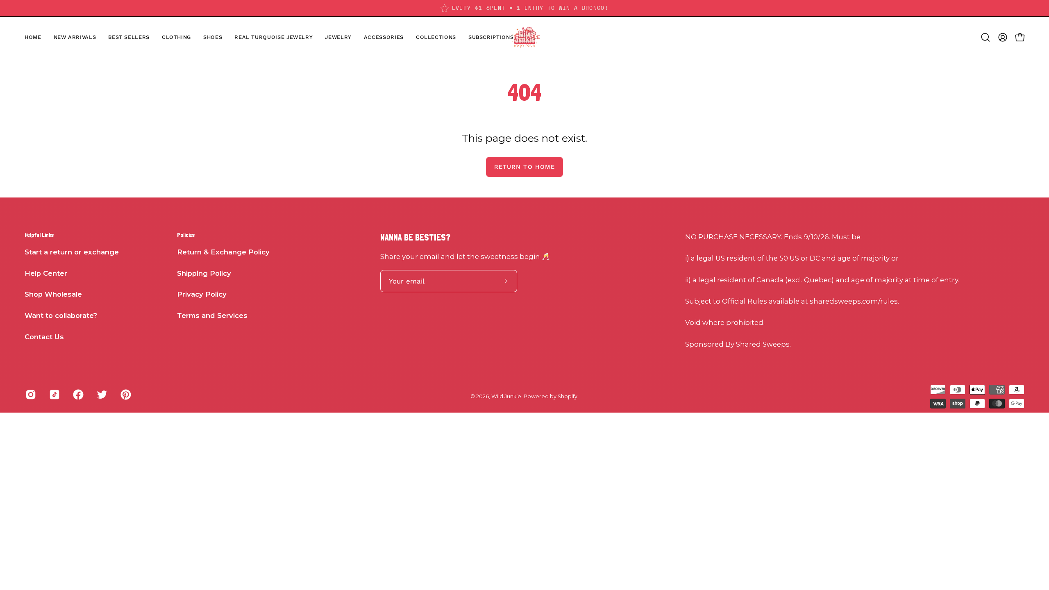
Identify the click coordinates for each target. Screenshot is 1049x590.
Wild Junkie (506, 396)
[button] (212, 37)
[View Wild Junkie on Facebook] (78, 394)
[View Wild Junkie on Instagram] (31, 394)
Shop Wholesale (53, 294)
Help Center (46, 273)
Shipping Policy (204, 273)
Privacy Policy (202, 294)
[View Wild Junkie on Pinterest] (126, 394)
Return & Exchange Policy (223, 252)
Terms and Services (212, 315)
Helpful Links (39, 234)
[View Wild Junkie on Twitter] (102, 394)
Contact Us (44, 337)
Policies (186, 234)
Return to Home (524, 166)
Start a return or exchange (72, 252)
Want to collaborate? (61, 315)
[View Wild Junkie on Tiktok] (54, 394)
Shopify (567, 396)
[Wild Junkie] (524, 37)
